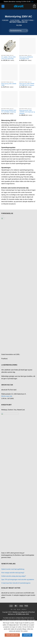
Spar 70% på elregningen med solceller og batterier (17, 579)
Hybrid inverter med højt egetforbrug (12, 569)
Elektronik (15, 20)
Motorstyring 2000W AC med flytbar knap (26, 57)
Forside (5, 20)
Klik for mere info (6, 396)
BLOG (18, 609)
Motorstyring (27, 20)
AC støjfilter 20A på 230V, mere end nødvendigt (8, 57)
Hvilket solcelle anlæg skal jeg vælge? (13, 576)
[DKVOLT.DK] (18, 6)
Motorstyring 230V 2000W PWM (8, 84)
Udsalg (24, 609)
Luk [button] (32, 1)
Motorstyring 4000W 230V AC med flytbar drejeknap (8, 111)
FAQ (15, 609)
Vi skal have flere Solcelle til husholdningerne (15, 583)
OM (11, 609)
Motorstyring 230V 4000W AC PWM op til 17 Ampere (26, 84)
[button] (3, 6)
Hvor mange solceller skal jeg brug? (12, 572)
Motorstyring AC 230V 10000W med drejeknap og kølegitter (27, 112)
